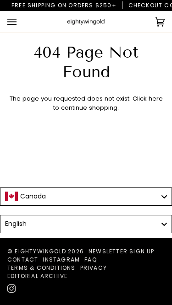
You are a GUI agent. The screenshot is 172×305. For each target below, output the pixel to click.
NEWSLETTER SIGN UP (122, 251)
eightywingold (40, 251)
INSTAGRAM (61, 259)
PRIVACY (93, 268)
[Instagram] (11, 288)
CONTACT (22, 259)
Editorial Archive (37, 276)
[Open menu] (21, 21)
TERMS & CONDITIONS (41, 268)
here (156, 98)
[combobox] (86, 196)
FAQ (90, 259)
